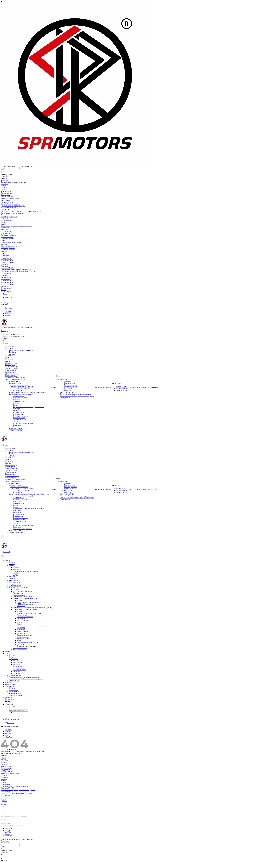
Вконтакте (8, 308)
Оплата (3, 799)
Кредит (3, 804)
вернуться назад (6, 753)
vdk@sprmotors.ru (5, 823)
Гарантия (4, 802)
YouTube (8, 312)
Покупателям (13, 690)
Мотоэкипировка (7, 771)
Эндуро (3, 759)
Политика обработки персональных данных (16, 786)
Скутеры (4, 764)
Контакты (4, 777)
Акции (3, 781)
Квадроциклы (5, 770)
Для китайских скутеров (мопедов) (29, 602)
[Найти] (2, 170)
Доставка (4, 801)
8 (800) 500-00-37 (7, 808)
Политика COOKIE (7, 788)
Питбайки (4, 760)
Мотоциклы (17, 569)
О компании (5, 775)
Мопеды (4, 762)
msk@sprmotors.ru (5, 815)
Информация (17, 662)
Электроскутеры (6, 768)
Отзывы (3, 782)
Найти (3, 847)
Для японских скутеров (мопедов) (29, 613)
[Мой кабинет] (2, 539)
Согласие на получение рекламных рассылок (16, 793)
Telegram (8, 310)
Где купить (4, 797)
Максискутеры (6, 766)
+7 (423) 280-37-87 (18, 336)
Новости (4, 779)
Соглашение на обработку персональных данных (18, 790)
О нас (11, 657)
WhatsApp (8, 315)
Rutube (7, 313)
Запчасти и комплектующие (22, 591)
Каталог (12, 564)
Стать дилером (6, 791)
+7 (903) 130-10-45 (14, 334)
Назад (13, 562)
